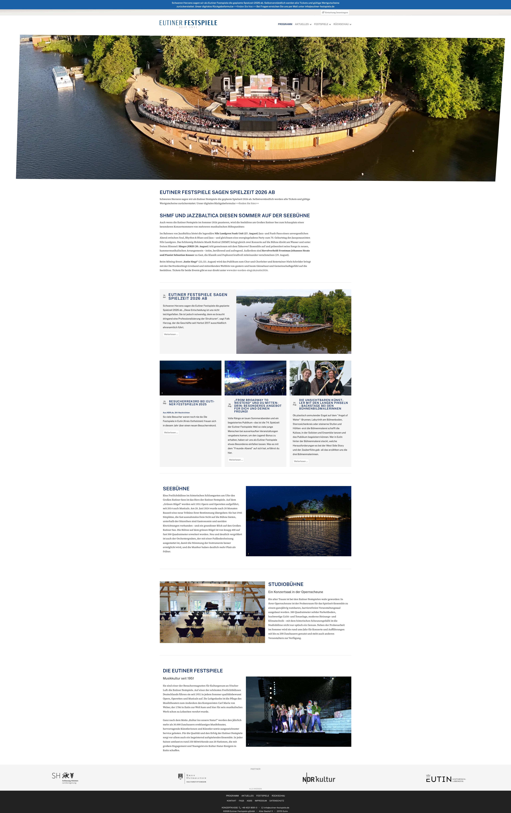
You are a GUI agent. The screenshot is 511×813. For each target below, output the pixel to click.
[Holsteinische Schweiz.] (446, 778)
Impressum (261, 801)
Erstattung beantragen (336, 12)
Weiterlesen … (171, 335)
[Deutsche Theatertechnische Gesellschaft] (319, 778)
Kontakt (231, 801)
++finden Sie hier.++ (245, 6)
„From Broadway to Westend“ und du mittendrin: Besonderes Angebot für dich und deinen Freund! (258, 405)
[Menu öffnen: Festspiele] (330, 24)
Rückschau (341, 24)
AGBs (249, 801)
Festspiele (321, 24)
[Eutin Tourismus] (65, 778)
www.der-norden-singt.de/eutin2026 (247, 270)
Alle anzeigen (255, 789)
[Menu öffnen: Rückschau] (350, 24)
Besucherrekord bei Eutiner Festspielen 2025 (191, 403)
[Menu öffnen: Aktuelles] (310, 24)
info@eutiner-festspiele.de (276, 807)
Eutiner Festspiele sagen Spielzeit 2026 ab (198, 296)
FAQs (241, 801)
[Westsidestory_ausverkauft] (255, 378)
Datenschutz (276, 801)
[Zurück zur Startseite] (188, 24)
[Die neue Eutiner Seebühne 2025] (190, 378)
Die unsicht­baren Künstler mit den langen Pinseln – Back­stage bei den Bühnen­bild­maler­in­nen (323, 404)
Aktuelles (302, 24)
